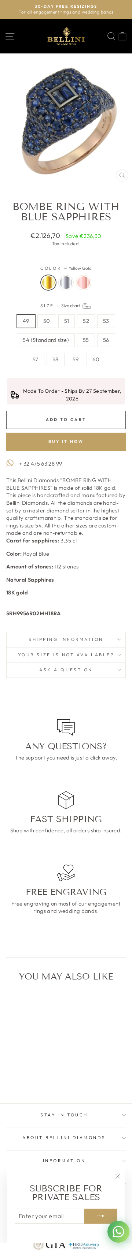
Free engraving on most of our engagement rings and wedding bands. (66, 907)
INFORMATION (64, 1160)
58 (55, 359)
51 (66, 320)
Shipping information (66, 639)
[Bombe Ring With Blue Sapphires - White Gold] (29, 1078)
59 (76, 359)
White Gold (66, 282)
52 (86, 320)
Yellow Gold (48, 282)
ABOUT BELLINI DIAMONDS (64, 1137)
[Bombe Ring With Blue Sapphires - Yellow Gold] (20, 1078)
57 (35, 359)
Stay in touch (64, 1114)
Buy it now (66, 441)
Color (65, 268)
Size (61, 305)
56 (106, 339)
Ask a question (65, 669)
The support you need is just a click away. (66, 757)
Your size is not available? (66, 654)
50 (46, 320)
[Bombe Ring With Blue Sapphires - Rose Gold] (37, 1078)
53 (106, 320)
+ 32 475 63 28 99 (40, 463)
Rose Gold (83, 282)
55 (86, 339)
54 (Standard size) (46, 339)
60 (95, 359)
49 (26, 320)
